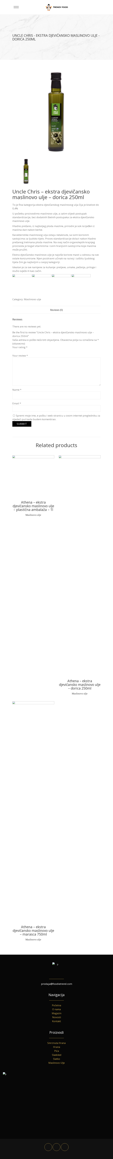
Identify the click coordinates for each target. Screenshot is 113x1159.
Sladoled (56, 1055)
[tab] (56, 310)
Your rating (19, 347)
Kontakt (56, 1021)
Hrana (56, 1047)
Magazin (56, 1013)
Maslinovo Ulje (56, 1062)
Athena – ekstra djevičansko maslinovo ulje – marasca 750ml (33, 930)
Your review (20, 355)
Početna (56, 1005)
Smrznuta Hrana (56, 1043)
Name (16, 389)
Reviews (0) (56, 310)
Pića (56, 1051)
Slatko (56, 1058)
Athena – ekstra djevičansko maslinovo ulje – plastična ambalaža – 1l (33, 506)
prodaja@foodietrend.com (56, 984)
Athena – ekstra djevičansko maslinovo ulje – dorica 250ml (79, 685)
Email (16, 403)
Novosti (56, 1017)
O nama (56, 1009)
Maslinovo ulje (32, 299)
